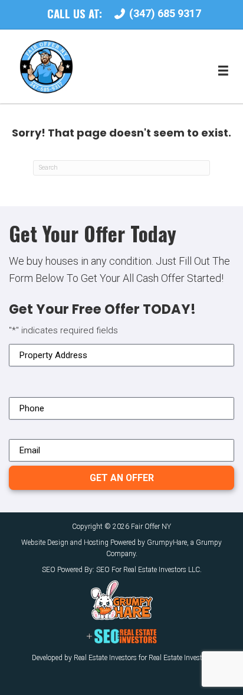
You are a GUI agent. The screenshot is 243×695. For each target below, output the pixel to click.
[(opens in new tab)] (122, 600)
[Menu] (223, 71)
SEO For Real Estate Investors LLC (148, 570)
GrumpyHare (167, 542)
